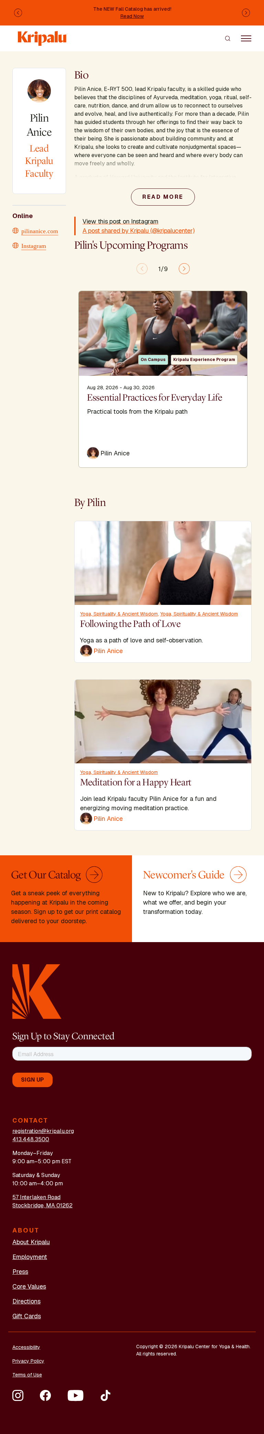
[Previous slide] (142, 269)
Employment (29, 1257)
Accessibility (26, 1347)
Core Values (29, 1286)
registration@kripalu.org (43, 1131)
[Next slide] (184, 269)
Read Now (132, 16)
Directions (26, 1301)
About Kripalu (31, 1242)
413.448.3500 (30, 1139)
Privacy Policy (28, 1361)
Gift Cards (26, 1316)
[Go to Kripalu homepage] (37, 991)
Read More (163, 196)
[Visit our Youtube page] (75, 1395)
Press (20, 1272)
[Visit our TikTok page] (105, 1395)
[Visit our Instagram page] (17, 1395)
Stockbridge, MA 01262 (42, 1205)
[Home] (42, 35)
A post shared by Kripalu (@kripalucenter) (138, 231)
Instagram (33, 245)
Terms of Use (27, 1375)
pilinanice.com (39, 230)
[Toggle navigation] (246, 38)
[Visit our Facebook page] (45, 1395)
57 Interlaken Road (36, 1197)
